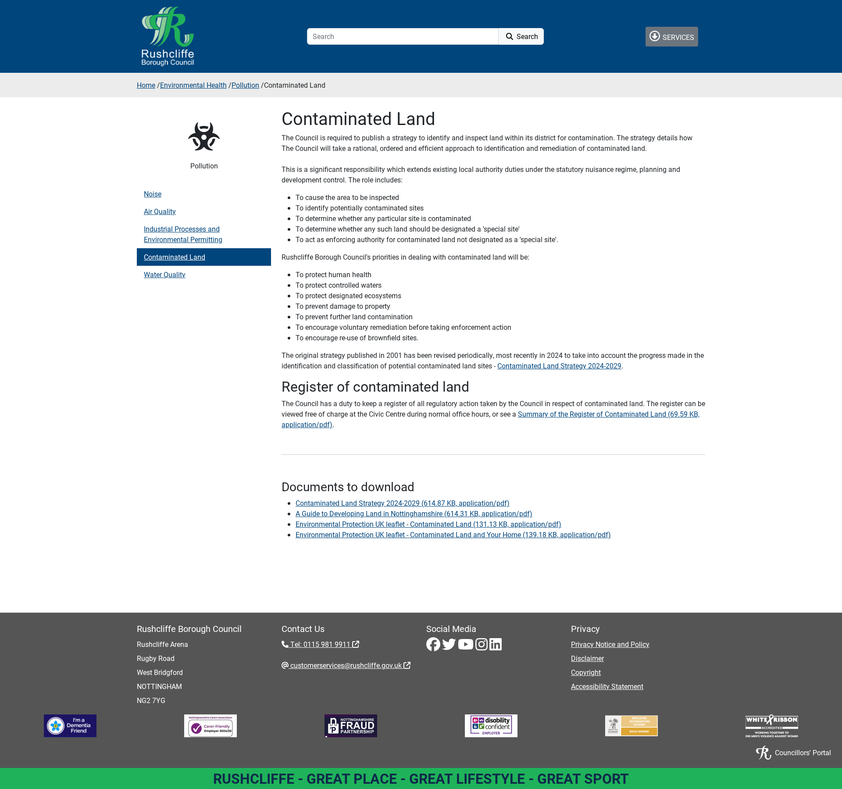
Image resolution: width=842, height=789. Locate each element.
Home (146, 84)
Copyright (586, 672)
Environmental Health (193, 84)
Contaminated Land (174, 256)
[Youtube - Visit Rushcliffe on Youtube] (466, 646)
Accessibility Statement (607, 686)
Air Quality (160, 211)
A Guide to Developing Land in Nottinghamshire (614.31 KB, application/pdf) (414, 513)
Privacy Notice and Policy (610, 644)
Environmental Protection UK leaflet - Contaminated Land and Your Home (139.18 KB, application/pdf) (453, 534)
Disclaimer (587, 658)
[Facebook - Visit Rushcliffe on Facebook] (434, 646)
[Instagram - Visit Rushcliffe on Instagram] (482, 646)
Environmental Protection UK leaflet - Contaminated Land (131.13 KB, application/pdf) (428, 523)
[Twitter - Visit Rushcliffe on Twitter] (450, 646)
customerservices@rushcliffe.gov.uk (346, 665)
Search (526, 36)
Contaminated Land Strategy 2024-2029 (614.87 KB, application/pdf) (403, 502)
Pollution (245, 84)
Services (677, 37)
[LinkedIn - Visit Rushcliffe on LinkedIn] (495, 646)
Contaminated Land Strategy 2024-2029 (559, 365)
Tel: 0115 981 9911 (320, 644)
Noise (152, 193)
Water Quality (165, 274)
